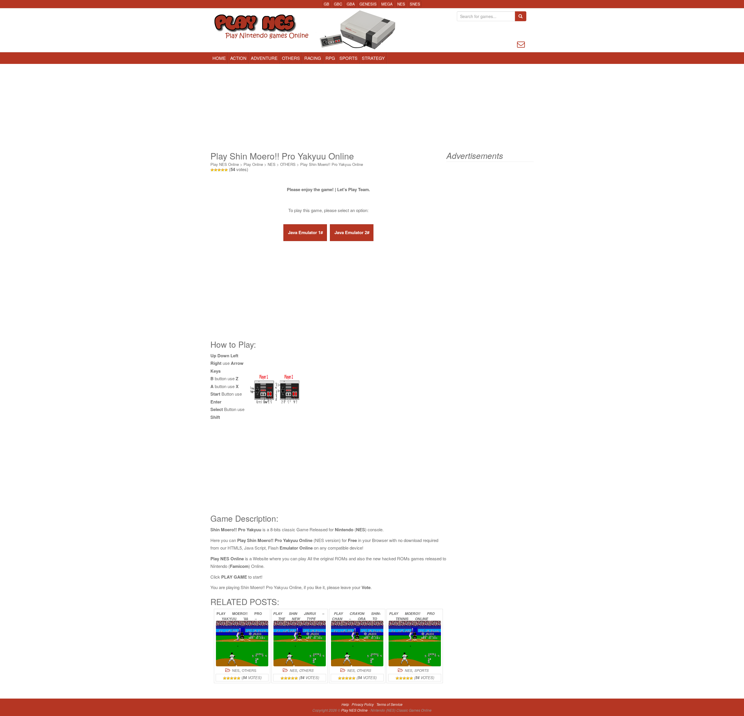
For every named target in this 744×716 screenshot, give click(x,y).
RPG (330, 58)
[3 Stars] (219, 170)
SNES (415, 4)
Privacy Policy (363, 704)
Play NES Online (224, 164)
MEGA (387, 4)
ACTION (238, 58)
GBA (351, 4)
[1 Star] (212, 170)
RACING (312, 58)
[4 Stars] (222, 170)
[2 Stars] (215, 170)
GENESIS (368, 4)
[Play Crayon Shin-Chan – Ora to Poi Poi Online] (357, 643)
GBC (338, 4)
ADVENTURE (264, 58)
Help (345, 704)
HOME (219, 58)
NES (401, 4)
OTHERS (291, 58)
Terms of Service (389, 704)
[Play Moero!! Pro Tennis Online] (414, 643)
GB (326, 4)
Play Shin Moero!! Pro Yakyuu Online (331, 164)
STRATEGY (373, 58)
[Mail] (521, 43)
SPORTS (348, 58)
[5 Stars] (226, 170)
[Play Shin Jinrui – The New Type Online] (299, 643)
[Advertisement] (372, 107)
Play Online (253, 164)
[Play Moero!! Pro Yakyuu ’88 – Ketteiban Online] (242, 643)
